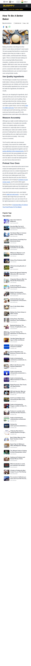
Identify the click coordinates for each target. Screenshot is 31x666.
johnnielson (8, 23)
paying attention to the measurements (13, 151)
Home (5, 9)
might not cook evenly (12, 194)
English (18, 1)
